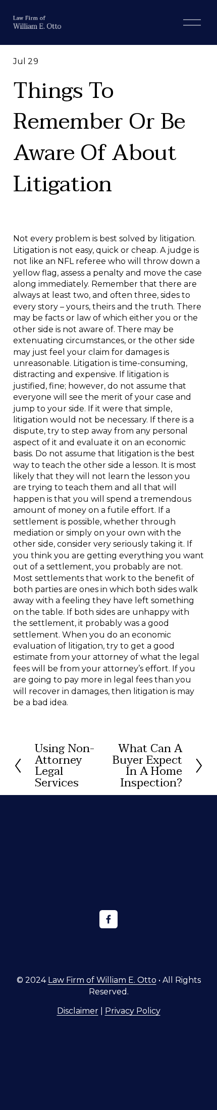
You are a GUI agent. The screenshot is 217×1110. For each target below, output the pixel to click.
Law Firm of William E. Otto (102, 980)
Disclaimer (77, 1011)
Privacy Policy (132, 1011)
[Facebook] (108, 919)
